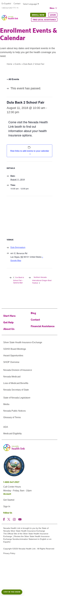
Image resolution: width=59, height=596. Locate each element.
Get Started (8, 500)
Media (6, 404)
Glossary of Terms (12, 417)
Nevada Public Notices (14, 411)
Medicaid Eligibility (12, 433)
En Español (6, 3)
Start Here (9, 315)
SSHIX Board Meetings (14, 349)
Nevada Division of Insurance (17, 370)
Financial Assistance (42, 326)
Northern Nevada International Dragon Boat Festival (41, 280)
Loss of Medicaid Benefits (15, 383)
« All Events (13, 79)
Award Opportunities (13, 355)
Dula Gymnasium (17, 247)
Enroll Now (38, 15)
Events (18, 64)
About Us (8, 328)
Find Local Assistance (44, 20)
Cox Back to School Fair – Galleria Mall (18, 280)
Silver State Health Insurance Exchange (22, 342)
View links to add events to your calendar (29, 150)
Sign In (6, 506)
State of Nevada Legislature (16, 398)
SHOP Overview (11, 362)
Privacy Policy (9, 553)
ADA (5, 427)
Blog (33, 313)
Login (53, 15)
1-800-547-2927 (11, 482)
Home (9, 64)
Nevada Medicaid (11, 376)
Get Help (8, 322)
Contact (17, 3)
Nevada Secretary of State (16, 390)
